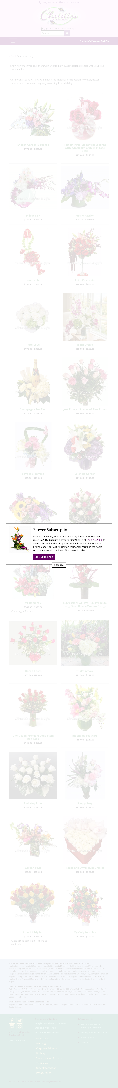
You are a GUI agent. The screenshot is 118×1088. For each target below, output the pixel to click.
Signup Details (44, 557)
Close (60, 565)
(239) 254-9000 (94, 540)
